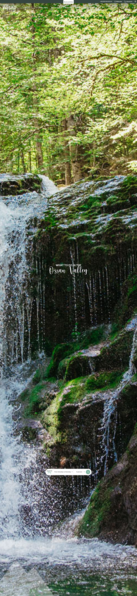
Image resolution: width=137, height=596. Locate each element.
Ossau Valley (68, 270)
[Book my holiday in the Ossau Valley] (68, 298)
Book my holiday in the (68, 265)
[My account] (127, 8)
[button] (123, 8)
